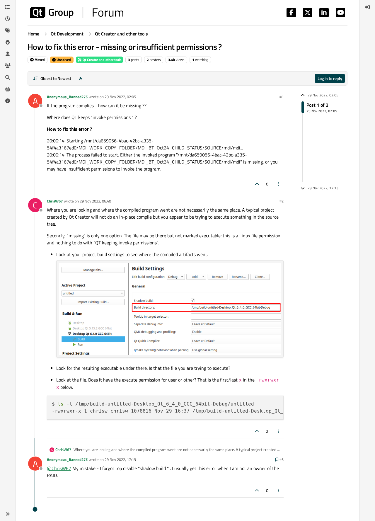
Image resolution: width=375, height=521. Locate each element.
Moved (39, 59)
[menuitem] (367, 7)
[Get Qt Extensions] (7, 89)
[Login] (367, 7)
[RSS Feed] (80, 78)
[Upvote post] (257, 183)
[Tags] (7, 30)
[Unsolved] (7, 100)
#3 (281, 459)
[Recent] (7, 18)
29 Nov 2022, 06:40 (95, 201)
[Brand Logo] (76, 12)
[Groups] (7, 65)
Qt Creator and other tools (102, 59)
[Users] (7, 54)
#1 (281, 97)
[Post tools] (278, 183)
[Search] (7, 77)
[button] (7, 514)
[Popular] (7, 42)
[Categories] (7, 7)
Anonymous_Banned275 (67, 97)
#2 (281, 201)
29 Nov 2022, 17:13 (120, 459)
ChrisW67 (55, 201)
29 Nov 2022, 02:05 (120, 97)
